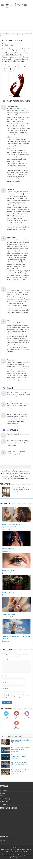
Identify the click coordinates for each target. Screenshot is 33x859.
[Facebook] (15, 847)
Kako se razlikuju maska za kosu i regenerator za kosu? (13, 525)
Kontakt (2, 793)
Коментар (5, 659)
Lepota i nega (20, 34)
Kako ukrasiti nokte (8, 614)
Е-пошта (5, 682)
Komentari (18, 736)
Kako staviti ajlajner (8, 570)
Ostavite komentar (8, 45)
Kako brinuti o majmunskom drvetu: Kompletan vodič (19, 755)
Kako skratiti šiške (8, 548)
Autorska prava (4, 804)
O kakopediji (4, 790)
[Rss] (14, 847)
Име (4, 676)
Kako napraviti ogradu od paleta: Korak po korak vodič (20, 748)
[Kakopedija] (16, 5)
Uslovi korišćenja (5, 799)
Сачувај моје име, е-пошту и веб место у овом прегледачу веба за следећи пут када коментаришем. (15, 697)
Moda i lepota (10, 34)
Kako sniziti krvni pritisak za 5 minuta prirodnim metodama (20, 763)
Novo (3, 736)
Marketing (3, 796)
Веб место (5, 689)
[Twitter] (17, 847)
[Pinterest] (19, 847)
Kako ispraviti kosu (8, 592)
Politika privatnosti (5, 801)
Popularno (10, 736)
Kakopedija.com (26, 849)
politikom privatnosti (16, 857)
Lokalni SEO (23, 851)
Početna (2, 34)
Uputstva (3, 841)
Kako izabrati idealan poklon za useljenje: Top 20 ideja (20, 770)
